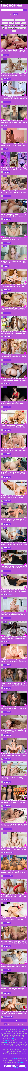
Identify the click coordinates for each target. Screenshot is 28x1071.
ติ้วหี (13, 20)
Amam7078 (23, 28)
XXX (23, 1029)
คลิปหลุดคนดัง (22, 20)
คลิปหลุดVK (23, 22)
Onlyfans (10, 25)
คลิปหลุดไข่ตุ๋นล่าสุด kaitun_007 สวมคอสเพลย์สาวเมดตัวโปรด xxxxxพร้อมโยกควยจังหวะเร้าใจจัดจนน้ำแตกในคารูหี (14, 169)
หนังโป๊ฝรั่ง (6, 55)
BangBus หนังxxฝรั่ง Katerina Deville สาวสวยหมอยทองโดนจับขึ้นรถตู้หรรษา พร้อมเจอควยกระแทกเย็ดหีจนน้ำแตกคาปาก (13, 215)
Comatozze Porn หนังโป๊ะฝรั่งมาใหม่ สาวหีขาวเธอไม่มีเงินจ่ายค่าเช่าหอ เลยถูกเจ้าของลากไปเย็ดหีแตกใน (14, 262)
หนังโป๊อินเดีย (9, 594)
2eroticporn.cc (21, 1062)
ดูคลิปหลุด (14, 1058)
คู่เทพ (3, 28)
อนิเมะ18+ (5, 20)
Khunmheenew (11, 28)
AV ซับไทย (9, 20)
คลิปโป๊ (5, 148)
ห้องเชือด (3, 25)
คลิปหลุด (6, 125)
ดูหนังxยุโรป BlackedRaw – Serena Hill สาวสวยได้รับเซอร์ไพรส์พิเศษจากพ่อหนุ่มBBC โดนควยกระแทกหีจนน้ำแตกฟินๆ (13, 286)
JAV (6, 25)
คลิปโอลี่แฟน (17, 22)
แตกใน (25, 25)
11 (22, 1024)
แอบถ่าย (6, 1042)
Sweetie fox (17, 28)
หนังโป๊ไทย (8, 336)
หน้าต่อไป (14, 1021)
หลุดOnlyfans (11, 22)
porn (5, 102)
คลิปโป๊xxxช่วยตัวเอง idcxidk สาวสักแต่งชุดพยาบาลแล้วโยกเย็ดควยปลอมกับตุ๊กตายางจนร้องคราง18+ (13, 192)
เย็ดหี (19, 25)
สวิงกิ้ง (22, 25)
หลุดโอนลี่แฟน (5, 22)
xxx (9, 78)
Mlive (13, 25)
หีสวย (6, 28)
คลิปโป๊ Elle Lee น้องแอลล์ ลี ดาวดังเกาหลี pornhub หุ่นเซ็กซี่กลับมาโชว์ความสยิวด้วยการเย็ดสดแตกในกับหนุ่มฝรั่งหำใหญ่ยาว (13, 145)
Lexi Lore (14, 30)
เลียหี (16, 25)
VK (4, 195)
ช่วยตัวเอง (17, 20)
